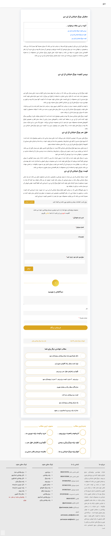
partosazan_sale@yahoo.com (70, 515)
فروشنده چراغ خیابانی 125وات (77, 341)
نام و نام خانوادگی (78, 218)
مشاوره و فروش (29, 202)
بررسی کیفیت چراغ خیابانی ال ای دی (77, 31)
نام (87, 308)
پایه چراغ (47, 478)
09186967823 (66, 481)
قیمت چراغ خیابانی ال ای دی (79, 39)
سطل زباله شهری (19, 494)
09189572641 (66, 490)
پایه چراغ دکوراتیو (45, 488)
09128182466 (64, 494)
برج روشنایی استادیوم (44, 497)
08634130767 (70, 499)
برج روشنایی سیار (19, 472)
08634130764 (64, 472)
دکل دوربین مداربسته (18, 485)
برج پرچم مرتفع (45, 491)
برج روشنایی (46, 494)
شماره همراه (83, 318)
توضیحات (81, 237)
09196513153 (66, 485)
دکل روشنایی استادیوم (18, 475)
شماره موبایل (80, 227)
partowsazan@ (67, 503)
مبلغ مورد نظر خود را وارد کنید (75, 257)
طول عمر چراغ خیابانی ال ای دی (78, 35)
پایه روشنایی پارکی (45, 500)
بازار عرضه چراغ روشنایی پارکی (39, 341)
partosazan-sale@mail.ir (67, 519)
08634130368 (64, 476)
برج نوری (47, 472)
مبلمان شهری (46, 485)
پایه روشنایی (46, 475)
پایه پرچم (21, 491)
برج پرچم (47, 481)
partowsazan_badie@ (66, 507)
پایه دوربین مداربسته (18, 488)
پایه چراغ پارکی (19, 481)
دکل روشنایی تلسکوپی (17, 478)
